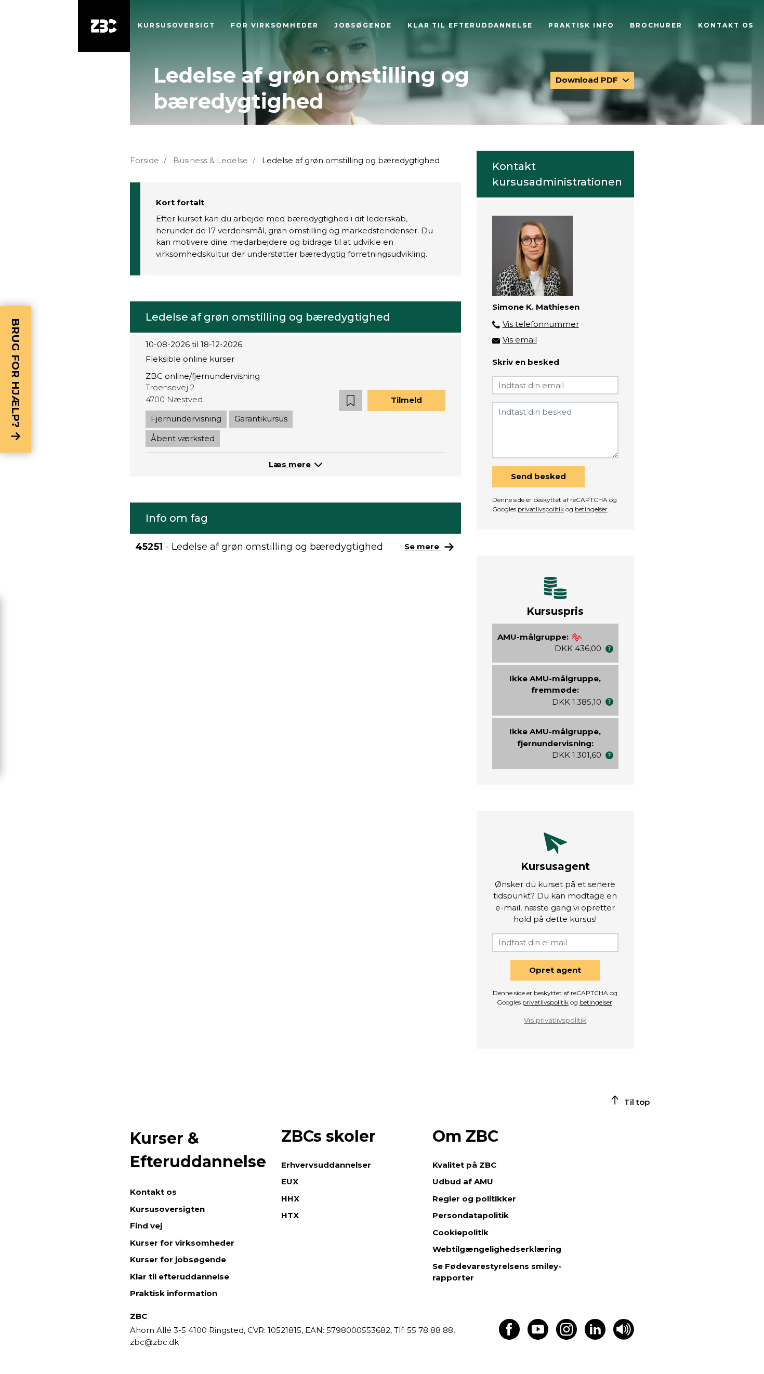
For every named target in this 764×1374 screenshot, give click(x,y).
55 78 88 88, (430, 1330)
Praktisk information (173, 1293)
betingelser (591, 509)
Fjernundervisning (186, 419)
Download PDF (588, 80)
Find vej (146, 1226)
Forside (144, 160)
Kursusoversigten (167, 1209)
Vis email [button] (520, 340)
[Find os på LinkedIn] (595, 1337)
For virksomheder (275, 25)
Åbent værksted (183, 438)
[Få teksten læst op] (623, 1337)
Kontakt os (726, 25)
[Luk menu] (104, 26)
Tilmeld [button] (406, 400)
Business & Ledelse (210, 160)
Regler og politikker (474, 1199)
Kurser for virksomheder (182, 1243)
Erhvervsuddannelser (326, 1165)
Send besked (538, 476)
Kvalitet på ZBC (464, 1165)
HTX (290, 1215)
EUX (289, 1181)
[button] (350, 400)
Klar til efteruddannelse (179, 1276)
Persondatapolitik (470, 1215)
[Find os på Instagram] (566, 1337)
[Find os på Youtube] (538, 1337)
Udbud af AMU (462, 1181)
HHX (290, 1199)
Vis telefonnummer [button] (541, 324)
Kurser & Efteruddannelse (198, 1150)
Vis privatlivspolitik (555, 1020)
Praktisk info (581, 25)
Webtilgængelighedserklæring (496, 1249)
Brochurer (656, 25)
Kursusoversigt (176, 25)
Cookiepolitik (460, 1232)
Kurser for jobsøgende (178, 1259)
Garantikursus (260, 419)
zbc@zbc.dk (154, 1342)
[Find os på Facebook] (509, 1337)
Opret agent (555, 970)
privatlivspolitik (541, 509)
